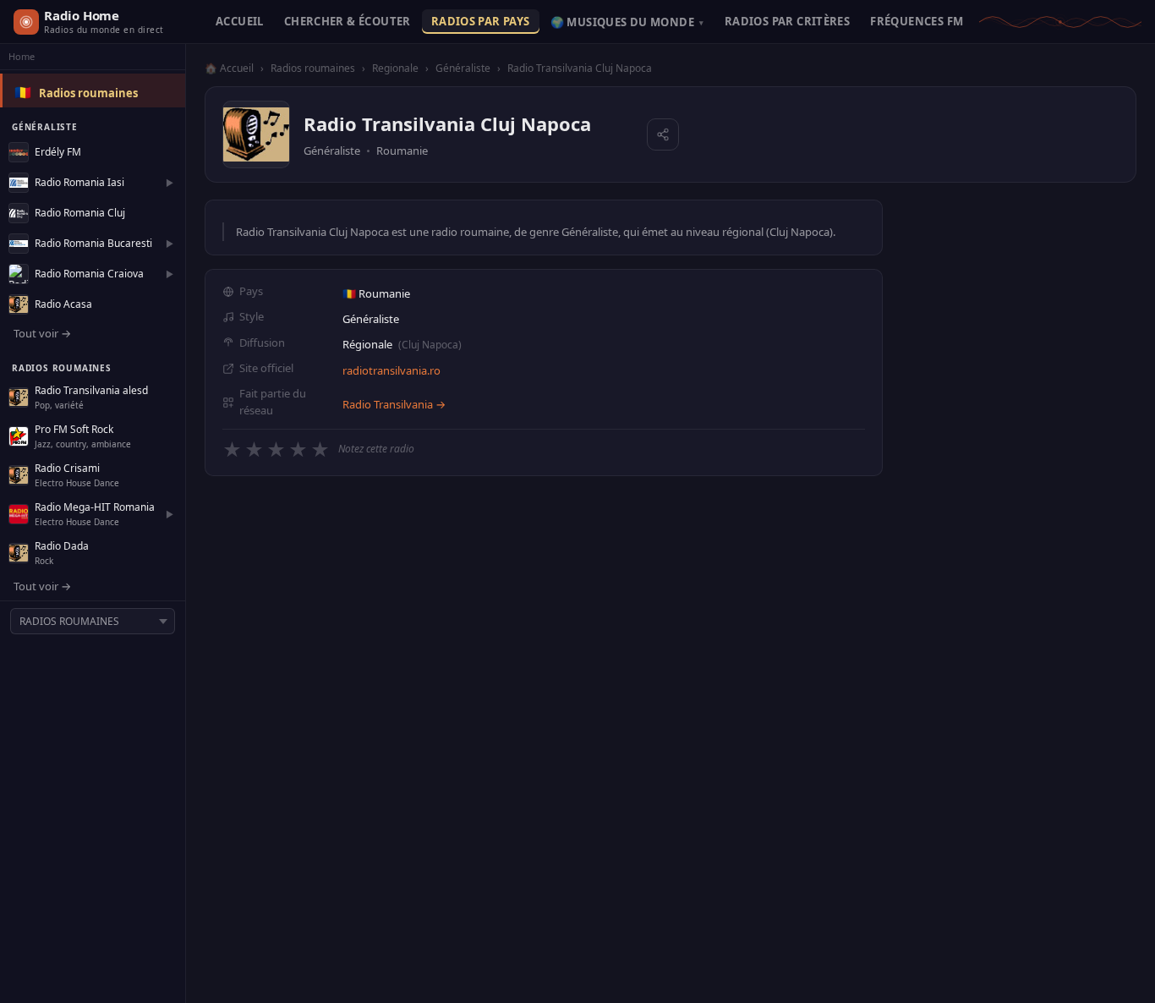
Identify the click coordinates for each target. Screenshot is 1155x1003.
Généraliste (462, 68)
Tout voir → (42, 333)
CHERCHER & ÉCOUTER (347, 21)
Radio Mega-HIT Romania (95, 507)
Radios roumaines (88, 93)
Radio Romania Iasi (79, 182)
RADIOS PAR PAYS (480, 21)
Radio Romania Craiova (89, 273)
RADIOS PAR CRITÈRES (787, 21)
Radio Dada (62, 546)
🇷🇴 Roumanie (376, 293)
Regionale (395, 68)
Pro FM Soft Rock (74, 429)
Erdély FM (58, 152)
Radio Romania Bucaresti (93, 243)
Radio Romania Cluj (80, 213)
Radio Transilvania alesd (91, 390)
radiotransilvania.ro (391, 370)
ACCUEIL (240, 21)
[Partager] (663, 134)
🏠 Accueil (229, 68)
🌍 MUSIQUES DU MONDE (627, 22)
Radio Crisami (67, 468)
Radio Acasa (63, 304)
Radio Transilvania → (394, 404)
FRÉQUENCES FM (916, 21)
